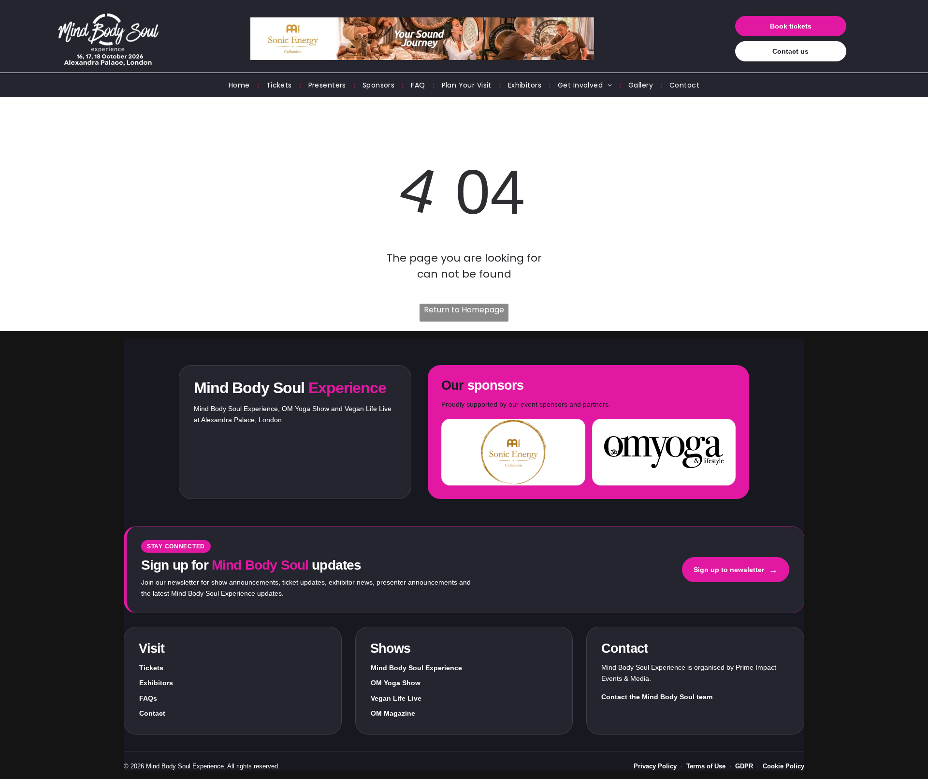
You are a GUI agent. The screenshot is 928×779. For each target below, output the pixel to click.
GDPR (744, 766)
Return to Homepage (464, 309)
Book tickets (791, 26)
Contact (152, 713)
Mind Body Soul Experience (416, 668)
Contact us (790, 51)
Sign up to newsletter (736, 569)
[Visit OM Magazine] (664, 452)
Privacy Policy (655, 766)
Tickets (151, 668)
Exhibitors (156, 683)
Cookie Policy (783, 766)
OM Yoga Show (395, 683)
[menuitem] (240, 85)
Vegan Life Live (396, 698)
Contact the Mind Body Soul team (656, 697)
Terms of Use (705, 766)
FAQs (148, 698)
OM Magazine (393, 713)
